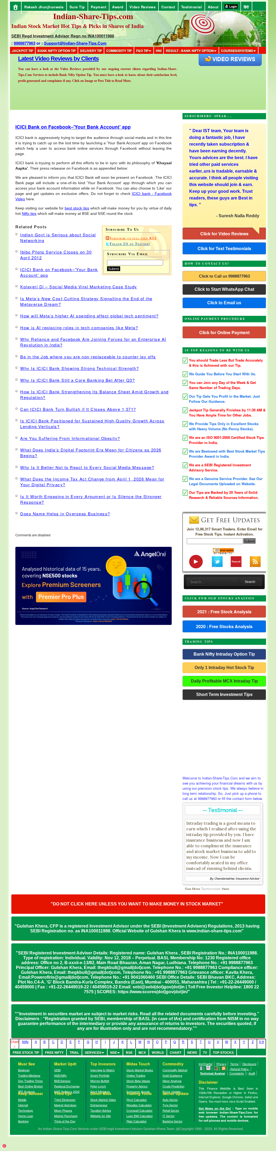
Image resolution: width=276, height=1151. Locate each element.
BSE (129, 1052)
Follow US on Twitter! (130, 244)
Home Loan (25, 1116)
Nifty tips (29, 213)
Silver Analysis (172, 1081)
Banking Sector (172, 1121)
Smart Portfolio (99, 1075)
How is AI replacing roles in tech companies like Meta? (79, 327)
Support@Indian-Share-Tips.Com (75, 43)
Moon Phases (63, 1110)
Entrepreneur (99, 1105)
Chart (175, 1052)
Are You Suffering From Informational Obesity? (70, 438)
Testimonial (191, 6)
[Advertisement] (224, 736)
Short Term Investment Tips (224, 694)
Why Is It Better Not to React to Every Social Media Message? (87, 467)
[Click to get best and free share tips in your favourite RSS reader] (223, 1069)
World (158, 1052)
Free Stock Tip (26, 1052)
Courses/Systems (237, 50)
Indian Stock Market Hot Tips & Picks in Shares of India (77, 26)
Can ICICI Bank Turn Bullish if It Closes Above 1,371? (78, 409)
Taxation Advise (100, 1110)
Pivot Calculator (136, 1099)
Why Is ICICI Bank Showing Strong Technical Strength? (79, 368)
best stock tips (77, 208)
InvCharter (206, 1064)
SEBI (57, 1070)
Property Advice (136, 1086)
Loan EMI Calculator (139, 1116)
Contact (168, 6)
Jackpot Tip (22, 50)
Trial (74, 1052)
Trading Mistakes (29, 1075)
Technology (25, 1110)
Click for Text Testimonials (224, 248)
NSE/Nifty (60, 1075)
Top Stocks (223, 1052)
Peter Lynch (98, 1086)
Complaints (236, 1073)
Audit (252, 1073)
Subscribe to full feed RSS (133, 238)
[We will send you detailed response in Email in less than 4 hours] (208, 1069)
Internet (23, 1105)
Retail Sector (171, 1110)
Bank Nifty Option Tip (56, 50)
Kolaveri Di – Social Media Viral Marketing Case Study (78, 286)
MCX (142, 1052)
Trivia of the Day (64, 1121)
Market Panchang (65, 1116)
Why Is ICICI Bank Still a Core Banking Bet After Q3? (77, 380)
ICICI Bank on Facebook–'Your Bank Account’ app (73, 126)
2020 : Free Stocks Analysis (224, 626)
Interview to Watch (102, 1070)
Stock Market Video (103, 1099)
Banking (23, 1121)
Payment (98, 6)
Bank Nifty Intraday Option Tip (224, 654)
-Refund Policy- (239, 1069)
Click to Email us (224, 302)
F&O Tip (142, 50)
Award (117, 6)
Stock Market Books (139, 1070)
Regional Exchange (67, 1086)
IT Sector (169, 1116)
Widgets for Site (100, 1116)
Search (250, 582)
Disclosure (249, 1064)
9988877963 (24, 43)
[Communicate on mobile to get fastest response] (201, 1069)
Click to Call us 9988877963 (224, 276)
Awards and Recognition (49, 58)
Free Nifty (54, 1052)
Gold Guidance (172, 1075)
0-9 (261, 1041)
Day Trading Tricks (30, 1081)
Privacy (221, 1064)
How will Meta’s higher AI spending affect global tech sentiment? (89, 316)
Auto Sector (170, 1099)
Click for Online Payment (224, 332)
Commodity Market (175, 1070)
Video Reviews (142, 6)
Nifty (25, 1041)
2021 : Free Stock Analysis (224, 611)
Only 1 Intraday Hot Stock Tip (224, 667)
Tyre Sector (170, 1105)
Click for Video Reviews (224, 233)
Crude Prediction (173, 1086)
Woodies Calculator (139, 1105)
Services (93, 1052)
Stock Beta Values (138, 1081)
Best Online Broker (30, 1086)
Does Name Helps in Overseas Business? (65, 513)
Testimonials (211, 888)
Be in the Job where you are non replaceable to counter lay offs (88, 356)
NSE (113, 1052)
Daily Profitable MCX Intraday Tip (224, 681)
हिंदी (246, 6)
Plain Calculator (136, 1121)
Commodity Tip (119, 50)
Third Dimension (64, 1099)
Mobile (22, 1099)
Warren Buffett (99, 1081)
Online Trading (135, 1075)
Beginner (24, 1070)
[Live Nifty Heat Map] (216, 1069)
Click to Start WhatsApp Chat (224, 289)
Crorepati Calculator (139, 1110)
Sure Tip (77, 6)
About (213, 6)
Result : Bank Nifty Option (190, 50)
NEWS (192, 1052)
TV (205, 1052)
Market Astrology (65, 1105)
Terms (234, 1064)
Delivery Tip (91, 50)
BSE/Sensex (62, 1081)
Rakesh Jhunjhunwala (44, 6)
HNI (158, 50)
